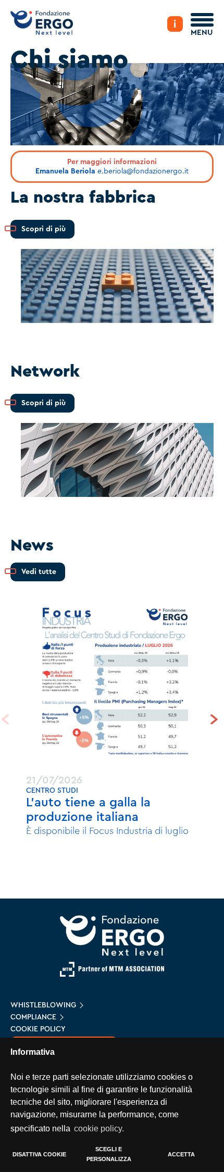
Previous (8, 719)
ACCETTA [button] (181, 1154)
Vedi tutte (38, 572)
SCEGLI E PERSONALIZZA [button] (108, 1154)
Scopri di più (43, 229)
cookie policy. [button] (99, 1128)
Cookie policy (38, 1029)
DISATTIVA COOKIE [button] (39, 1154)
